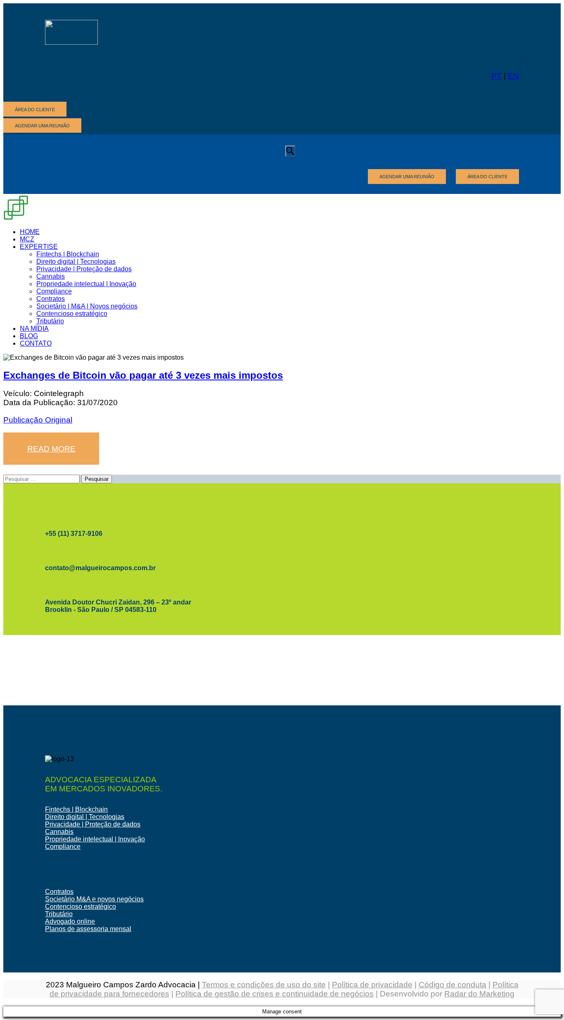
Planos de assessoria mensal (88, 928)
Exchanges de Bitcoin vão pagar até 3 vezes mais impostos (143, 375)
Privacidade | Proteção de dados (92, 824)
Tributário (59, 913)
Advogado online (70, 921)
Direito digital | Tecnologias (84, 816)
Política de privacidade (372, 984)
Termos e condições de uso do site (264, 984)
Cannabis (59, 831)
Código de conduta (452, 984)
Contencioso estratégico (80, 906)
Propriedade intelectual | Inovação (95, 839)
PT (496, 76)
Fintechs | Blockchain (76, 809)
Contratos (59, 891)
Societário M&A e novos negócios (94, 899)
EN (513, 76)
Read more (51, 448)
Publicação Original (37, 420)
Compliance (63, 846)
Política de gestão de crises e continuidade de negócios (274, 993)
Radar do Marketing (479, 993)
